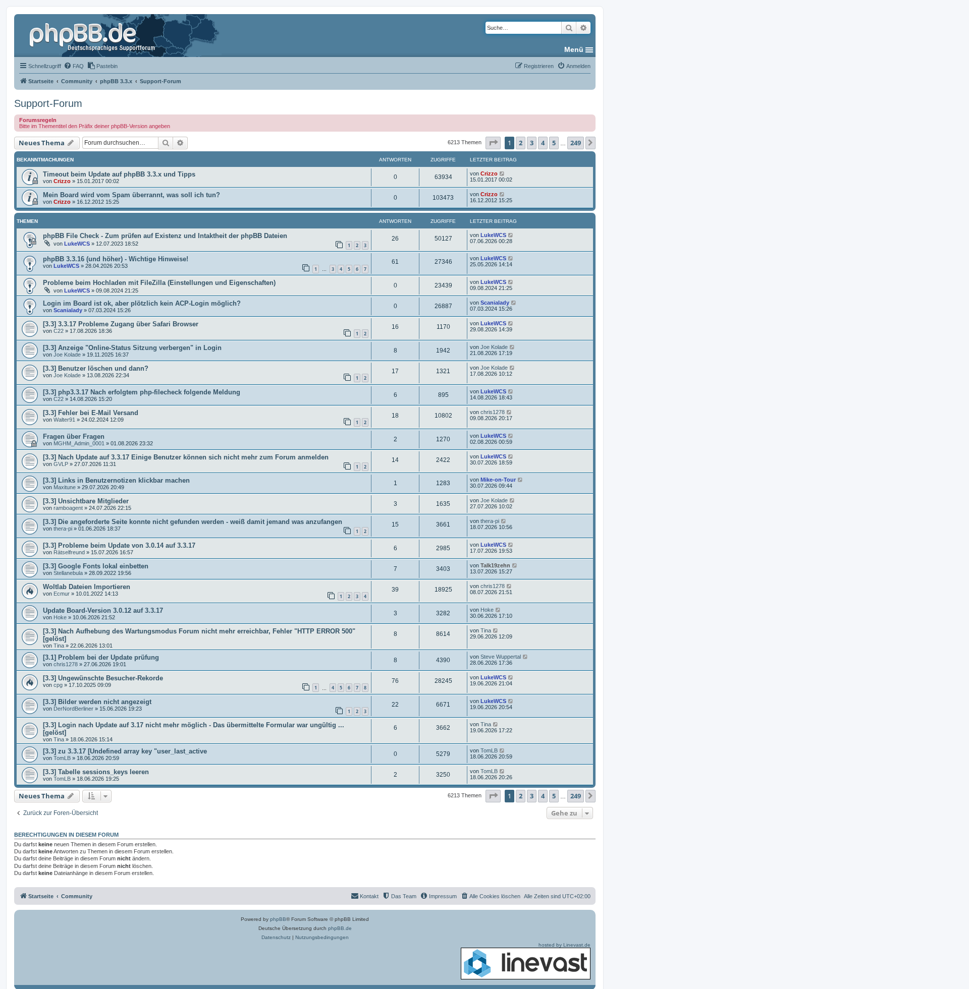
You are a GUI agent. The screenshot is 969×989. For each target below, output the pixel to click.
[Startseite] (93, 35)
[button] (493, 143)
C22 (58, 331)
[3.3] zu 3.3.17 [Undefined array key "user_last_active (125, 751)
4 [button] (543, 142)
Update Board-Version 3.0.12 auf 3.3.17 (103, 610)
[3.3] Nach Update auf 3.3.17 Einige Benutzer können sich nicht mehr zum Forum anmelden (186, 457)
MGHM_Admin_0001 (78, 443)
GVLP (60, 464)
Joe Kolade (67, 355)
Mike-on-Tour (498, 480)
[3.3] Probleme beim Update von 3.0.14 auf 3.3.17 (119, 545)
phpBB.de (340, 928)
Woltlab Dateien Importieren (86, 587)
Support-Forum (48, 103)
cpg (58, 685)
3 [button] (531, 142)
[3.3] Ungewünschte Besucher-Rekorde (103, 678)
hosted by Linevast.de (564, 945)
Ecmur (61, 594)
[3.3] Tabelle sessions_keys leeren (96, 772)
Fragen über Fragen (73, 436)
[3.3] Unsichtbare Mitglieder (86, 501)
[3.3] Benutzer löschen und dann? (95, 368)
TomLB (62, 758)
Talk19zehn (495, 565)
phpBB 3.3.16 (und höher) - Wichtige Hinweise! (115, 259)
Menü (573, 49)
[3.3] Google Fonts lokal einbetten (95, 566)
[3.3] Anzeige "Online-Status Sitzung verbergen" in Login (132, 348)
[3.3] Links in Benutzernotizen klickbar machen (116, 480)
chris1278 (492, 412)
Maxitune (64, 487)
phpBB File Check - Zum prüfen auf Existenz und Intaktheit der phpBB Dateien (165, 236)
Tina (58, 646)
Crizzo (62, 181)
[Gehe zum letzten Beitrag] (502, 173)
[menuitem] (74, 66)
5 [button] (554, 142)
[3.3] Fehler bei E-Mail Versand (90, 413)
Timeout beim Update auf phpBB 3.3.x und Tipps (119, 174)
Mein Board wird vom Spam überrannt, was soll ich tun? (131, 195)
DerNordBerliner (73, 709)
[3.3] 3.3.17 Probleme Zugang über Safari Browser (120, 324)
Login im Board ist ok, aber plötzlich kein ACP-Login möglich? (142, 303)
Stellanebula (68, 573)
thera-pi (62, 529)
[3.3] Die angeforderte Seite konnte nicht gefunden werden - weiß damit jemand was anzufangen (192, 522)
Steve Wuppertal (500, 657)
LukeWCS (77, 244)
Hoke (60, 617)
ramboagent (68, 508)
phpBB (278, 919)
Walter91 (64, 420)
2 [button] (520, 142)
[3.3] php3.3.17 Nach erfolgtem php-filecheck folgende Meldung (141, 392)
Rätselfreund (69, 552)
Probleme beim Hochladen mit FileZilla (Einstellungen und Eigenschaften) (159, 282)
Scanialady (67, 310)
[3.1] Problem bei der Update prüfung (101, 657)
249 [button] (575, 142)
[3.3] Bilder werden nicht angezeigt (97, 702)
